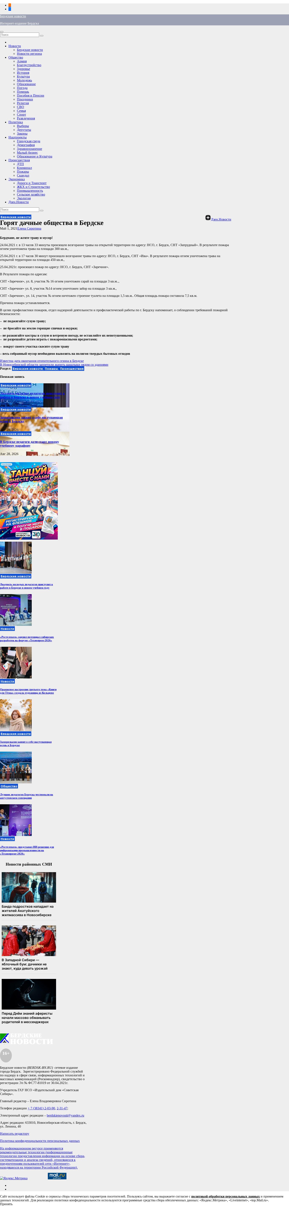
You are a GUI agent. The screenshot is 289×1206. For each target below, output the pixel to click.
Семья (21, 110)
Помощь (23, 91)
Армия (22, 61)
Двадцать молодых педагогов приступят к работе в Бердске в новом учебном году (32, 395)
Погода (22, 88)
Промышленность (30, 190)
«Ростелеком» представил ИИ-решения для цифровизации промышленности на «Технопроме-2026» (27, 850)
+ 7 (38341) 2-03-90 (41, 1108)
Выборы (23, 126)
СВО (20, 107)
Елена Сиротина (29, 228)
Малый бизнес (27, 152)
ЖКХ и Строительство (33, 187)
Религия (23, 103)
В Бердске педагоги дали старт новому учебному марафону (29, 443)
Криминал (24, 168)
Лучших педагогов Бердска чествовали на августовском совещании (26, 796)
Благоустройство (29, 65)
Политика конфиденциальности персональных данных (40, 1141)
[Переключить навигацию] (1, 31)
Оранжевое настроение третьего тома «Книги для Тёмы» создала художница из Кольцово (28, 691)
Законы (22, 133)
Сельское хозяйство (31, 194)
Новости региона (29, 53)
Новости (14, 46)
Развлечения (26, 118)
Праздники (25, 99)
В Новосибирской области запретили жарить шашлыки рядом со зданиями (54, 364)
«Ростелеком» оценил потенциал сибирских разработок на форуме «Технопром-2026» (27, 638)
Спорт (21, 114)
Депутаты (24, 130)
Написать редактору (14, 1133)
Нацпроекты (17, 137)
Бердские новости (13, 16)
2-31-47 (62, 1108)
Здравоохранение (29, 149)
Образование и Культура (34, 156)
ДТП (20, 164)
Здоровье (23, 69)
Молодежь (24, 80)
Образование (26, 84)
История (23, 72)
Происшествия (19, 160)
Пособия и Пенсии (30, 95)
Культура (23, 76)
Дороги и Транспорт (32, 183)
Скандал (23, 175)
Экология (24, 198)
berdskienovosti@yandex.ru (65, 1115)
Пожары (23, 171)
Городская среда (28, 141)
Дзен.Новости (18, 202)
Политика (15, 122)
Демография (26, 145)
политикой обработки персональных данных (225, 1196)
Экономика (16, 179)
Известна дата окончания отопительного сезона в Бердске (42, 361)
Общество (15, 57)
